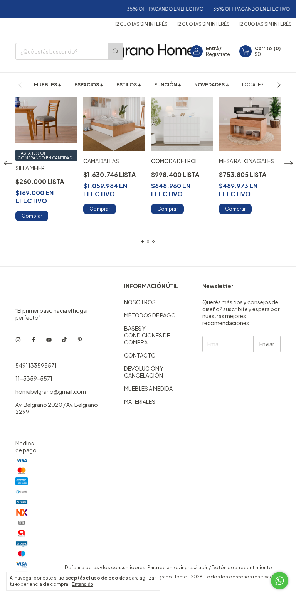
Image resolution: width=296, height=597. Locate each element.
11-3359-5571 (33, 378)
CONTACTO (140, 355)
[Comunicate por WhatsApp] (279, 580)
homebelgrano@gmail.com (50, 391)
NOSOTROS (140, 301)
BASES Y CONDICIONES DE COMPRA (147, 335)
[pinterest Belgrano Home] (79, 339)
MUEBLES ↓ (47, 85)
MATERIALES (139, 401)
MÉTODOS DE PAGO (150, 315)
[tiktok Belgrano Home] (64, 339)
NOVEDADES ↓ (211, 85)
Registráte (218, 54)
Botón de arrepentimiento (242, 567)
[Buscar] (115, 51)
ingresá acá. (194, 567)
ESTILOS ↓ (128, 85)
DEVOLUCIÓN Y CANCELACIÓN (143, 372)
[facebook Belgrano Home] (33, 339)
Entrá (212, 48)
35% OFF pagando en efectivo (160, 9)
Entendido (82, 584)
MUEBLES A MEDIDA (148, 388)
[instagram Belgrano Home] (18, 339)
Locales (253, 85)
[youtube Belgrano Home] (49, 339)
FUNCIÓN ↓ (167, 85)
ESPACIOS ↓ (88, 85)
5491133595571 (36, 365)
